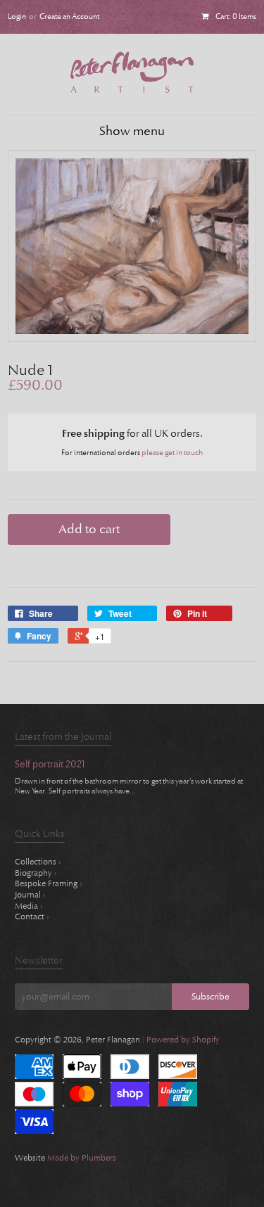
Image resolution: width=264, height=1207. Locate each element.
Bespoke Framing (48, 883)
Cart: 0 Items (235, 16)
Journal (30, 895)
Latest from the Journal (63, 737)
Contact (32, 916)
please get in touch (172, 452)
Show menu (132, 131)
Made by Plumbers (81, 1158)
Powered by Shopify (183, 1040)
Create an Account (69, 16)
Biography (36, 873)
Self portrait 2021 (50, 765)
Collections (38, 862)
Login (17, 16)
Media (29, 906)
